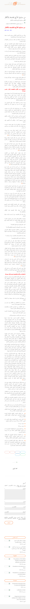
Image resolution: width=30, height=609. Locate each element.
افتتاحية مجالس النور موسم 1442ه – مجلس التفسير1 (19, 541)
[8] (22, 379)
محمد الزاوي (19, 23)
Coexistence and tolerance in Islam (19, 567)
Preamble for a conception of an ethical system (19, 573)
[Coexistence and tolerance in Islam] (7, 568)
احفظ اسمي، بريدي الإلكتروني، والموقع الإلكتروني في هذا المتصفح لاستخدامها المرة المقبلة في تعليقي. (15, 518)
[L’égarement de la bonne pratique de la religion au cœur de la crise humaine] (7, 598)
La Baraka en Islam (21, 589)
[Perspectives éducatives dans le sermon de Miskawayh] (7, 585)
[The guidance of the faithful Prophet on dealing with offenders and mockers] (7, 561)
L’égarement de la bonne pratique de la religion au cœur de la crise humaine (18, 598)
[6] (14, 256)
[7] (21, 265)
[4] (9, 164)
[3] (18, 150)
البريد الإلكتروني (15, 506)
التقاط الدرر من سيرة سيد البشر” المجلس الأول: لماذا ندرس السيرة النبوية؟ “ (18, 548)
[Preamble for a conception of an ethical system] (7, 574)
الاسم (15, 501)
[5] (22, 183)
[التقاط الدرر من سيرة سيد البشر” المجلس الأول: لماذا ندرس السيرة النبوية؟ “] (7, 549)
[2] (7, 135)
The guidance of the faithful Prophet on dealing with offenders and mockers (19, 560)
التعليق (15, 488)
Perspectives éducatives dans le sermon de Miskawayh (18, 584)
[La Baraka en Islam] (7, 592)
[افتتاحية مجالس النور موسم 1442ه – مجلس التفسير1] (7, 542)
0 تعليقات (8, 23)
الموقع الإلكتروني (15, 511)
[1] (22, 74)
